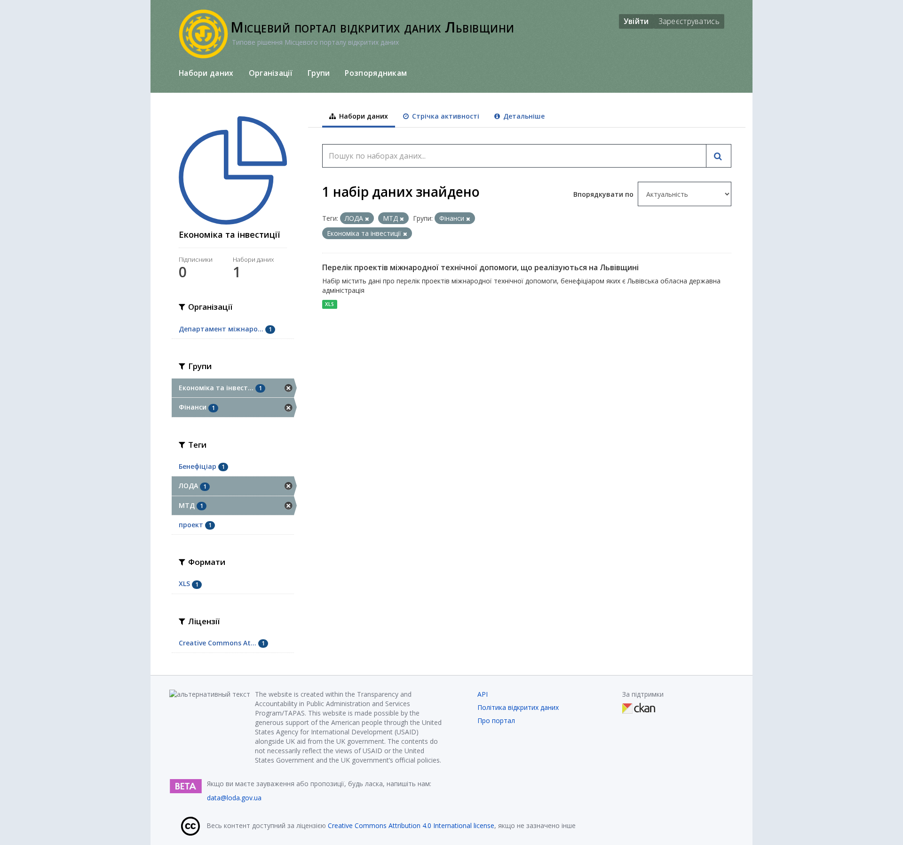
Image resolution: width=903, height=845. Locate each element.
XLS (329, 304)
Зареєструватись (689, 21)
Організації (271, 73)
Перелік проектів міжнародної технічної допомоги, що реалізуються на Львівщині (480, 267)
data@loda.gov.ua (234, 797)
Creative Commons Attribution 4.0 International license (411, 825)
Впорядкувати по (604, 194)
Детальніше (523, 116)
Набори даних (206, 73)
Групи (319, 73)
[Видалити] (367, 218)
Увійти (636, 21)
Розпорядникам (376, 73)
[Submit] (718, 156)
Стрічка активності (444, 116)
